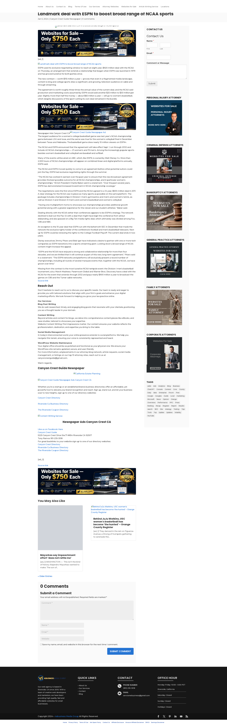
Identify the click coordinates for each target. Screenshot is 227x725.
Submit (151, 83)
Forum (171, 393)
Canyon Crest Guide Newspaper (65, 19)
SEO (156, 409)
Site (161, 409)
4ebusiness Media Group (67, 716)
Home (40, 7)
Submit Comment (120, 651)
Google (150, 396)
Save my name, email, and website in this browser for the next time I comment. (80, 644)
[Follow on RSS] (186, 716)
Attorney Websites (111, 7)
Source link (43, 281)
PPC (171, 402)
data (155, 393)
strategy (168, 409)
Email (150, 53)
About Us (50, 7)
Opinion (166, 399)
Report (173, 406)
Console (160, 389)
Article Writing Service (148, 7)
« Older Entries (45, 576)
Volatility (178, 412)
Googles (158, 396)
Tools (149, 412)
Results (181, 406)
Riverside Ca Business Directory (53, 404)
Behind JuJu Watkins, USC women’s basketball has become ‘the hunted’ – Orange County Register (111, 523)
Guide (166, 396)
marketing (180, 396)
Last (161, 49)
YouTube (151, 416)
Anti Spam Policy (95, 722)
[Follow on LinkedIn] (175, 716)
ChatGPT (151, 389)
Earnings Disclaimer (157, 722)
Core (175, 389)
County (182, 389)
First (148, 49)
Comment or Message (158, 63)
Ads (154, 386)
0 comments (88, 19)
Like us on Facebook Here (50, 429)
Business (176, 386)
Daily (149, 393)
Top (155, 412)
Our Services (94, 7)
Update (161, 412)
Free (177, 393)
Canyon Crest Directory (49, 398)
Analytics (161, 386)
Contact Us (61, 7)
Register (166, 406)
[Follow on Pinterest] (169, 716)
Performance (162, 402)
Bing (169, 386)
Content (168, 389)
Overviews (151, 402)
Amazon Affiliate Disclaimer (134, 722)
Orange (174, 399)
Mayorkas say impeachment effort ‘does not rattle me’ (57, 556)
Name (150, 41)
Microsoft (151, 399)
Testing (176, 409)
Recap (158, 406)
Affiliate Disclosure (117, 722)
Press (177, 402)
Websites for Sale (128, 7)
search (150, 409)
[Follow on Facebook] (158, 716)
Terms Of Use (80, 7)
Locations (165, 7)
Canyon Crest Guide (47, 432)
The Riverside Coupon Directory (53, 410)
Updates (169, 412)
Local (172, 396)
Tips (183, 409)
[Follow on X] (164, 716)
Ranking (151, 406)
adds (149, 386)
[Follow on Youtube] (181, 716)
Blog (70, 7)
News (159, 399)
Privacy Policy (73, 722)
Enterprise (162, 393)
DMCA (147, 722)
